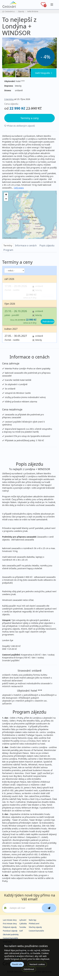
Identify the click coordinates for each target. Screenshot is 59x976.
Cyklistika (23, 923)
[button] (6, 194)
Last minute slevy (10, 920)
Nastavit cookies (37, 964)
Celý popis (19, 187)
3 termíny (9, 99)
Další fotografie (42, 73)
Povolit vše (17, 964)
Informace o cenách (26, 245)
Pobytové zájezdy (10, 927)
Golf (21, 931)
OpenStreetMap (7, 238)
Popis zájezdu (47, 245)
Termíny (7, 245)
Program (8, 250)
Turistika (22, 927)
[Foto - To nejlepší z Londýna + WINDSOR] (29, 53)
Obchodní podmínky (11, 934)
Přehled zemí (34, 923)
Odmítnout (29, 969)
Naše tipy (32, 920)
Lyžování (22, 920)
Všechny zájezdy (35, 927)
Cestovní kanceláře (36, 931)
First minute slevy (10, 923)
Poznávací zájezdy (10, 931)
